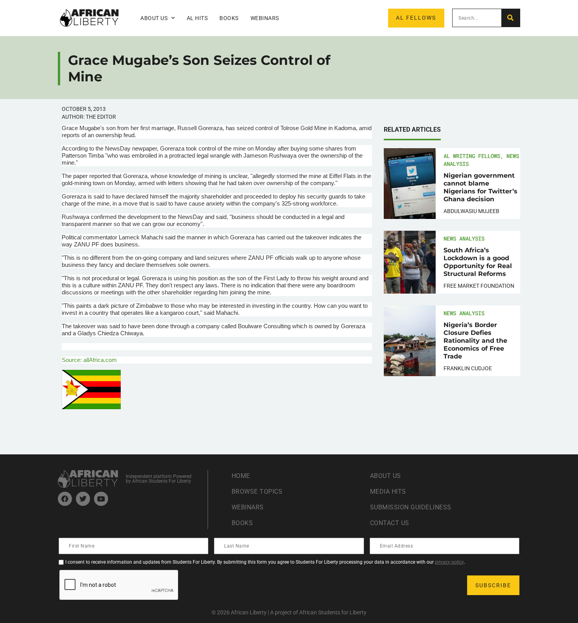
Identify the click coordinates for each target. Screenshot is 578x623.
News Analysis (464, 238)
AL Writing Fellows (472, 156)
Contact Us (389, 523)
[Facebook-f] (65, 499)
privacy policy (449, 562)
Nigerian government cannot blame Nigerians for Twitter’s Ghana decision (480, 187)
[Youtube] (101, 499)
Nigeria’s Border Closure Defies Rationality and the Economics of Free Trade (475, 340)
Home (241, 476)
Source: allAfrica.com (89, 360)
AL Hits (197, 18)
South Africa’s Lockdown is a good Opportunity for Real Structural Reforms (478, 262)
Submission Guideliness (410, 507)
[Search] (510, 18)
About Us (385, 476)
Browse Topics (257, 491)
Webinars (264, 18)
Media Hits (388, 491)
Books (229, 18)
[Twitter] (83, 499)
